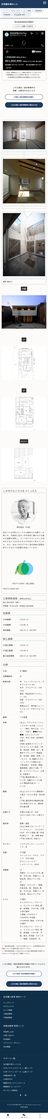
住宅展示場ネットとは (12, 1064)
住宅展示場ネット (8, 4)
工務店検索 (38, 11)
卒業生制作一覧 (9, 1075)
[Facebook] (20, 1095)
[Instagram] (25, 1095)
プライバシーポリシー (12, 1043)
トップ (5, 11)
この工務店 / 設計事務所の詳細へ (24, 974)
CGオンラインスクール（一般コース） (18, 1068)
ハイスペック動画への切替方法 (24, 26)
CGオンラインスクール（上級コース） (18, 1071)
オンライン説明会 (10, 1090)
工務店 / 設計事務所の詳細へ (24, 97)
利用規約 (6, 1039)
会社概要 (6, 1046)
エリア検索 (27, 11)
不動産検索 (6, 15)
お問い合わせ (8, 1035)
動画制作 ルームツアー (12, 1086)
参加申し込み (8, 1031)
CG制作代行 (8, 1079)
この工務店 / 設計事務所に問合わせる (24, 105)
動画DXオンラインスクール (14, 1083)
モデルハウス (15, 11)
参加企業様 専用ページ (21, 15)
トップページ (8, 1002)
